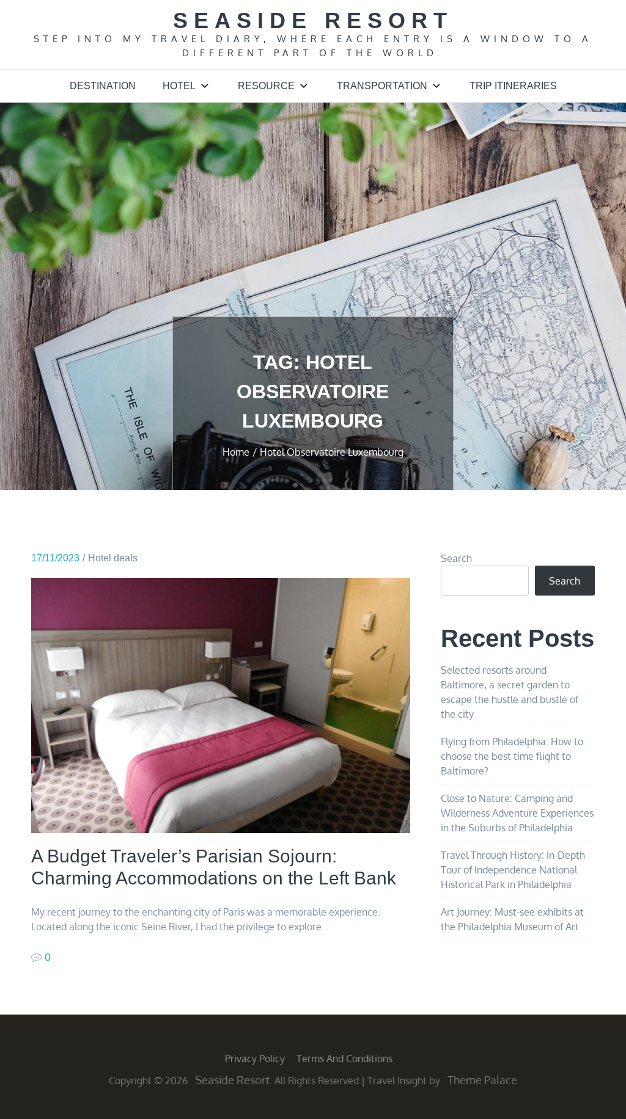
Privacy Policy (255, 1058)
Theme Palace (482, 1080)
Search (456, 558)
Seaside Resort (313, 20)
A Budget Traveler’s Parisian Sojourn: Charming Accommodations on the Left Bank (213, 867)
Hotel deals (113, 558)
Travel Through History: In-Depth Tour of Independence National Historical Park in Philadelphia (513, 870)
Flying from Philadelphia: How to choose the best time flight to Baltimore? (512, 756)
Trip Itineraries (513, 86)
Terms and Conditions (344, 1058)
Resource (266, 86)
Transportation (382, 86)
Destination (103, 86)
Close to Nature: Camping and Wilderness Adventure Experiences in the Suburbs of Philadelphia (517, 813)
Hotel (179, 86)
